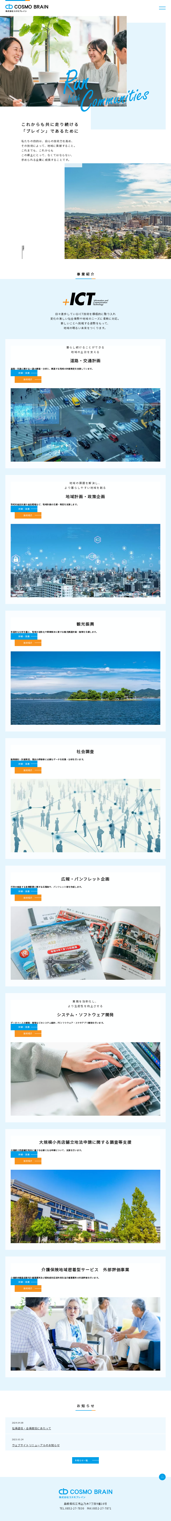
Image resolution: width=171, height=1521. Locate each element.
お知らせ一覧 (81, 1460)
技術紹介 (28, 379)
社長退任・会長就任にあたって (31, 1428)
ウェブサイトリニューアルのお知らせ (36, 1445)
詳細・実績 (24, 373)
